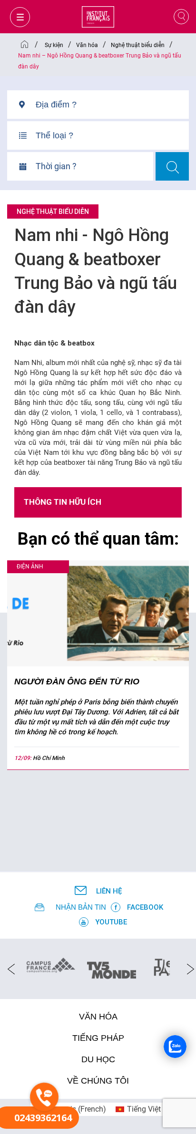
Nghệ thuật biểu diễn (53, 211)
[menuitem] (138, 1109)
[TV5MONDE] (111, 967)
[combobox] (112, 108)
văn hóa (98, 1016)
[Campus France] (50, 965)
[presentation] (8, 968)
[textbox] (112, 104)
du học (98, 1059)
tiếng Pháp (98, 1038)
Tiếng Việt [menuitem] (144, 1109)
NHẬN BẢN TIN (81, 907)
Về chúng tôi (98, 1081)
